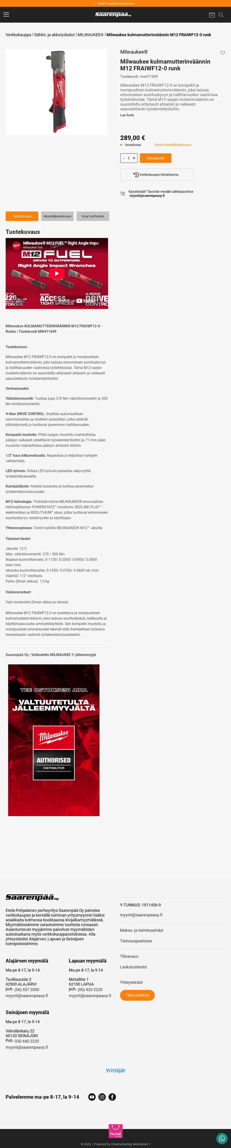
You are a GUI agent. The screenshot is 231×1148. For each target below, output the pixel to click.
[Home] (113, 15)
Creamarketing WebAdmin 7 (130, 1144)
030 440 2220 (27, 1041)
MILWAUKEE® (91, 34)
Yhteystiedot (131, 982)
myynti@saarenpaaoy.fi (27, 995)
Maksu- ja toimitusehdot (141, 930)
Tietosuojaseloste (136, 941)
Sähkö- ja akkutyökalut (54, 34)
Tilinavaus (129, 956)
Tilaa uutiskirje (137, 995)
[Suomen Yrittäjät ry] (115, 1071)
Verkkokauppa (18, 34)
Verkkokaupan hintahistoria (158, 174)
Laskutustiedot (133, 967)
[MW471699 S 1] (56, 92)
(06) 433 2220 (90, 989)
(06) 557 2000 (26, 989)
